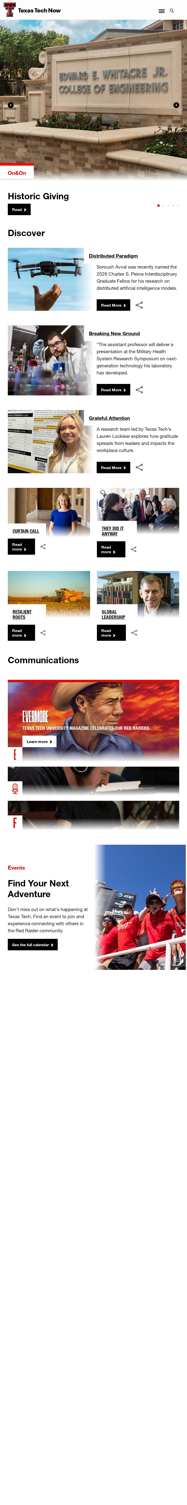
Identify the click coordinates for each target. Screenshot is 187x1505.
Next (176, 105)
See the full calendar (30, 944)
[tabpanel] (93, 118)
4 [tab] (173, 205)
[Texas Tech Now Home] (8, 10)
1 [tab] (158, 205)
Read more (17, 546)
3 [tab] (168, 205)
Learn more (37, 741)
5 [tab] (178, 205)
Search (172, 8)
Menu (161, 8)
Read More (111, 305)
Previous (11, 105)
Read (17, 209)
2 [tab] (163, 205)
